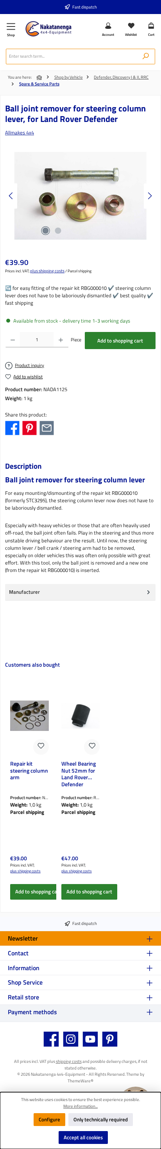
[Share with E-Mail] (46, 427)
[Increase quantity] (61, 340)
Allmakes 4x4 (19, 132)
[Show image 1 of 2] (45, 231)
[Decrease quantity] (12, 340)
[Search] (145, 56)
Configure (49, 1119)
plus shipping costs (47, 271)
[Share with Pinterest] (29, 427)
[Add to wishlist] (41, 747)
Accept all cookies (83, 1137)
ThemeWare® (80, 1080)
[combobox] (71, 56)
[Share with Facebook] (12, 427)
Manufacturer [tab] (24, 592)
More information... (80, 1106)
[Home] (40, 77)
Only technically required (100, 1119)
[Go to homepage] (48, 29)
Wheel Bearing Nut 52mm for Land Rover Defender (78, 773)
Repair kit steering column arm (29, 771)
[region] (80, 196)
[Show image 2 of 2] (58, 231)
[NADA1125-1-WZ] (80, 196)
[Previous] (11, 195)
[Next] (150, 195)
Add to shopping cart (120, 340)
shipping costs (69, 1061)
